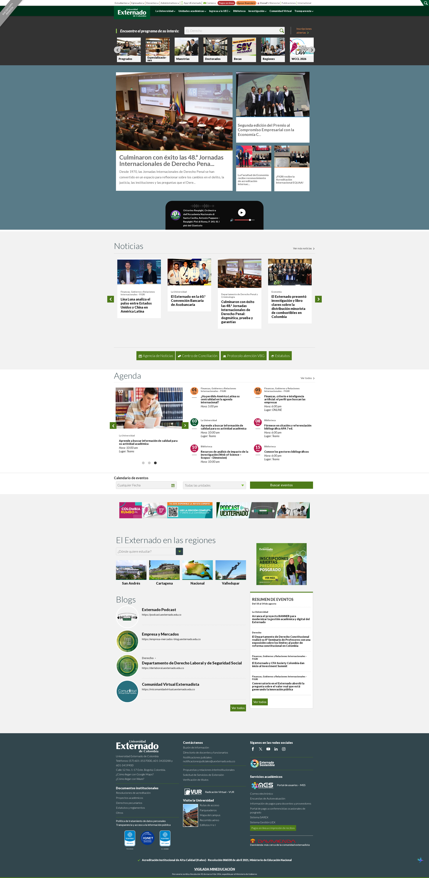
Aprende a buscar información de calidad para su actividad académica (148, 442)
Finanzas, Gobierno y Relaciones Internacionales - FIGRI (138, 293)
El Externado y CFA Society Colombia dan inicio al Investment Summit (278, 664)
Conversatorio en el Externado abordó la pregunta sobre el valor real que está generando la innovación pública (278, 686)
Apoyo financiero (246, 3)
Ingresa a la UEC (218, 11)
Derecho (148, 658)
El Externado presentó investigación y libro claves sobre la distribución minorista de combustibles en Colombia (289, 306)
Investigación (256, 11)
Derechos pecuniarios (129, 802)
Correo (210, 3)
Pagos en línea (226, 3)
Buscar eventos (281, 485)
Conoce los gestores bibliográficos (286, 451)
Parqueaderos (208, 810)
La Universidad (164, 11)
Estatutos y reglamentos (130, 807)
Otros (119, 812)
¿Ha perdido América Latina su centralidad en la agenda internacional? (220, 399)
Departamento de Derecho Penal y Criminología (239, 295)
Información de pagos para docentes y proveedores (280, 803)
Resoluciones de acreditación (133, 792)
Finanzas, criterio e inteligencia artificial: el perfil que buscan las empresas (284, 399)
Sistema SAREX (259, 817)
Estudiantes (121, 3)
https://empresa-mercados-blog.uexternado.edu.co (171, 639)
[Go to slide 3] (155, 462)
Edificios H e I (208, 824)
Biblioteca (239, 11)
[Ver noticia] (139, 272)
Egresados (136, 3)
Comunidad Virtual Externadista (170, 684)
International (304, 3)
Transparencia (302, 11)
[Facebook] (253, 749)
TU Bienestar (273, 3)
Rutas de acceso (209, 805)
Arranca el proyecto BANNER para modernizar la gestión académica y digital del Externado (281, 619)
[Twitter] (260, 749)
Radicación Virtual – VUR (219, 791)
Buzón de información (196, 747)
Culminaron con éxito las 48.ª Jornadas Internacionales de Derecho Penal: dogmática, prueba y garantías (237, 312)
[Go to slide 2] (149, 462)
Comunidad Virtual (280, 11)
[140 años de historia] (420, 860)
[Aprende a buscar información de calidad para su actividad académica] (149, 408)
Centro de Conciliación (199, 356)
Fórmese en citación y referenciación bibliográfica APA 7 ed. (287, 427)
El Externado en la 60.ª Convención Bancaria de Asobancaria (188, 300)
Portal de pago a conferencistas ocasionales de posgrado (277, 810)
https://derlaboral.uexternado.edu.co (163, 667)
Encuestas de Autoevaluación (267, 798)
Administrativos (169, 3)
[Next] (311, 49)
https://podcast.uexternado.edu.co (161, 614)
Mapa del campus (210, 815)
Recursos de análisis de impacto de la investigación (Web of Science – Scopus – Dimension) (224, 454)
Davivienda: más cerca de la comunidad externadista (280, 844)
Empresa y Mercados (160, 634)
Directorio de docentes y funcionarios (205, 752)
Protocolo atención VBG (246, 356)
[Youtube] (268, 749)
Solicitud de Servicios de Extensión (203, 774)
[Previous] (117, 49)
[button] (282, 30)
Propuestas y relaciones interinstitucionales (209, 769)
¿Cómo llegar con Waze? (130, 778)
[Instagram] (284, 749)
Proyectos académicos (129, 797)
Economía (276, 291)
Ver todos (306, 378)
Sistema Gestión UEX (262, 822)
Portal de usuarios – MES (291, 785)
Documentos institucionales (137, 788)
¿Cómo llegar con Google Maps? (135, 774)
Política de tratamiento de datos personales (141, 820)
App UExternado (192, 3)
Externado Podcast (159, 609)
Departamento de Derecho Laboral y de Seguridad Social (192, 663)
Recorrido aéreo (209, 820)
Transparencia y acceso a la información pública (143, 824)
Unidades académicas (191, 11)
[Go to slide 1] (143, 462)
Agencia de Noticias (158, 356)
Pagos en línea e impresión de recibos (273, 828)
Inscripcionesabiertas (304, 30)
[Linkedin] (276, 749)
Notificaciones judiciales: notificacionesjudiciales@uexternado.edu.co (209, 759)
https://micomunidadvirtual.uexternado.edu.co (168, 689)
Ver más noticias (302, 248)
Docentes (151, 3)
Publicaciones (289, 3)
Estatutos (282, 356)
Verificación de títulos (195, 779)
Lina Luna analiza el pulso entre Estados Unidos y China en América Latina (136, 305)
